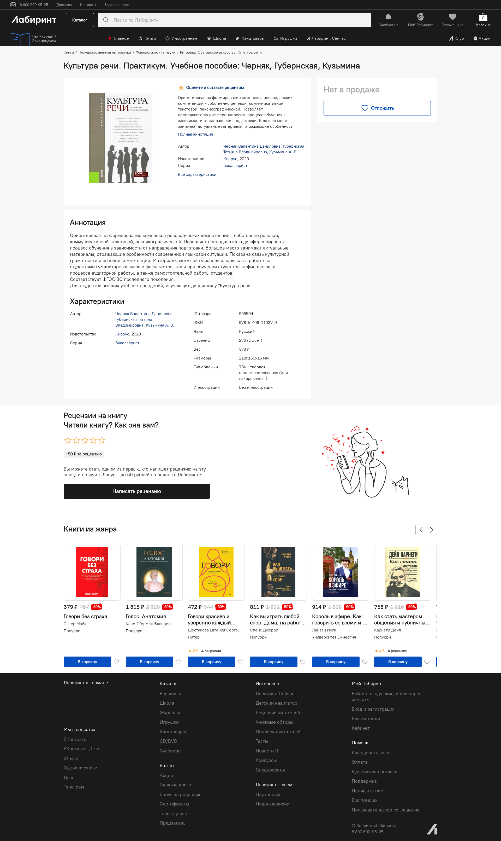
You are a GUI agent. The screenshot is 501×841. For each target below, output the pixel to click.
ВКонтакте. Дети (82, 749)
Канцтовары (253, 38)
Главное (121, 38)
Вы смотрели (366, 718)
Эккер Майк (75, 624)
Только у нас (173, 813)
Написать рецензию (136, 491)
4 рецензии (211, 651)
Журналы (170, 713)
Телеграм (74, 787)
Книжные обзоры (274, 722)
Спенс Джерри (264, 630)
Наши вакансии (272, 804)
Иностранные (185, 38)
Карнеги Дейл (387, 630)
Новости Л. (267, 751)
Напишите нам (368, 791)
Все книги (170, 694)
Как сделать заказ (372, 753)
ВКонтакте (75, 739)
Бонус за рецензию (180, 794)
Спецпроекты (270, 770)
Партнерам (268, 794)
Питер (194, 637)
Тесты (262, 741)
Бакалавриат (235, 165)
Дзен (69, 777)
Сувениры (170, 751)
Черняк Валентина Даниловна (252, 146)
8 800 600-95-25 (367, 831)
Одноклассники (80, 768)
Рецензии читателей (278, 713)
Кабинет (361, 728)
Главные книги (175, 785)
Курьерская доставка (374, 772)
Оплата (360, 762)
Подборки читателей (278, 732)
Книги (150, 38)
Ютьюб (71, 758)
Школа (219, 38)
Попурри (72, 630)
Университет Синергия (334, 637)
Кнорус (230, 158)
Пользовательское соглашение (386, 810)
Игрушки (288, 38)
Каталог (79, 20)
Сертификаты (174, 804)
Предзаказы (173, 823)
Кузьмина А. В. (283, 151)
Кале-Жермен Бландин (148, 624)
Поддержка (364, 781)
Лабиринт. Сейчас (329, 38)
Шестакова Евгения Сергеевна (216, 630)
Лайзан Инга (324, 630)
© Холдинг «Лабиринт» (374, 825)
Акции (485, 38)
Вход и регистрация (373, 709)
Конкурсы (266, 760)
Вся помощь (365, 800)
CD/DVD (168, 741)
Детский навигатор (276, 703)
